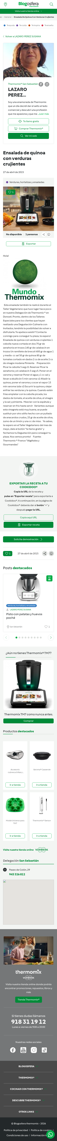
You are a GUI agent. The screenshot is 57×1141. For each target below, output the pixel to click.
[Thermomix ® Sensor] (42, 805)
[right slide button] (51, 638)
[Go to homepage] (28, 4)
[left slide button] (6, 638)
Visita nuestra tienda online (27, 11)
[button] (51, 4)
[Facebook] (12, 1050)
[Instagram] (33, 1050)
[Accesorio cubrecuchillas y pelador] (15, 754)
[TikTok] (44, 1050)
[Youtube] (23, 1050)
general (7, 17)
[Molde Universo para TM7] (15, 805)
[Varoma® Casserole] (42, 754)
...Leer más (43, 113)
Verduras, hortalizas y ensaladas (21, 605)
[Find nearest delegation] (5, 4)
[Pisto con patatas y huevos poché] (28, 590)
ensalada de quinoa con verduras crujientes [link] (34, 17)
